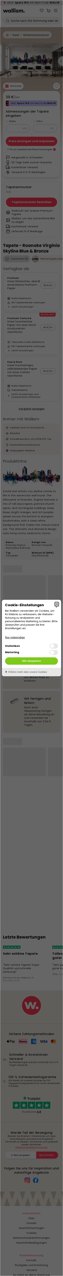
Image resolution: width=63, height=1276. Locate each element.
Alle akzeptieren (31, 660)
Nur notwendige (15, 637)
